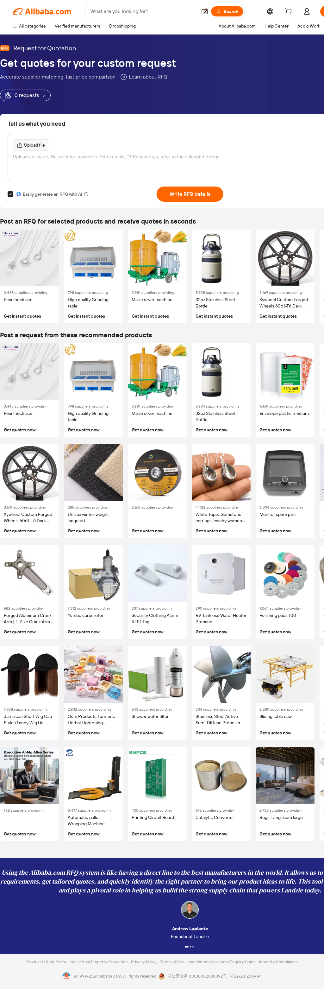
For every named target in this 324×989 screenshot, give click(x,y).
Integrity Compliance (278, 962)
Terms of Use (172, 962)
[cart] (289, 12)
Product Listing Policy (46, 962)
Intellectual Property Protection (99, 962)
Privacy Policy (144, 962)
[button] (205, 11)
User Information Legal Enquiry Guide (221, 962)
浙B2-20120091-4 (245, 976)
